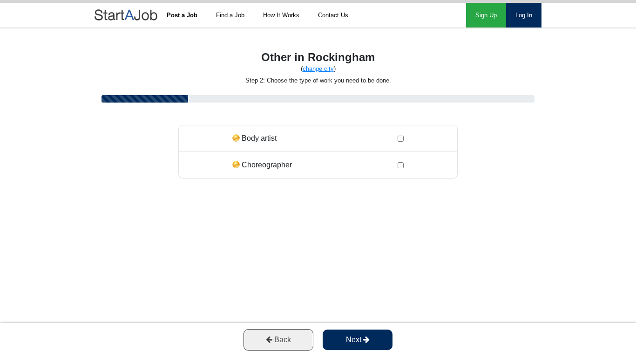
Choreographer (267, 165)
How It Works (281, 15)
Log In (523, 15)
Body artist (259, 138)
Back (281, 340)
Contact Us (333, 15)
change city (318, 68)
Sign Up (486, 15)
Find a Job (230, 15)
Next (354, 340)
